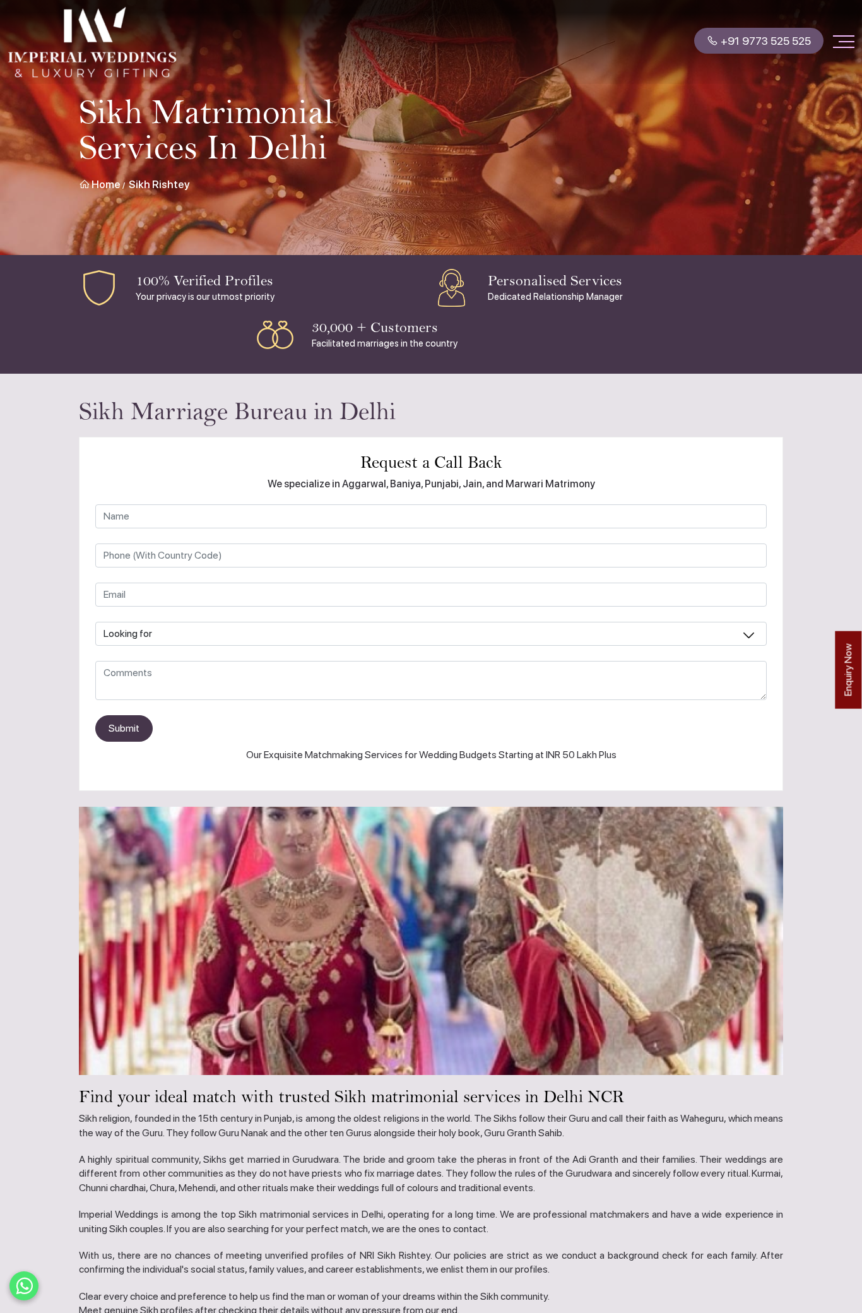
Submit (124, 728)
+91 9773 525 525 (764, 42)
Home (105, 184)
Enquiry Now (848, 670)
